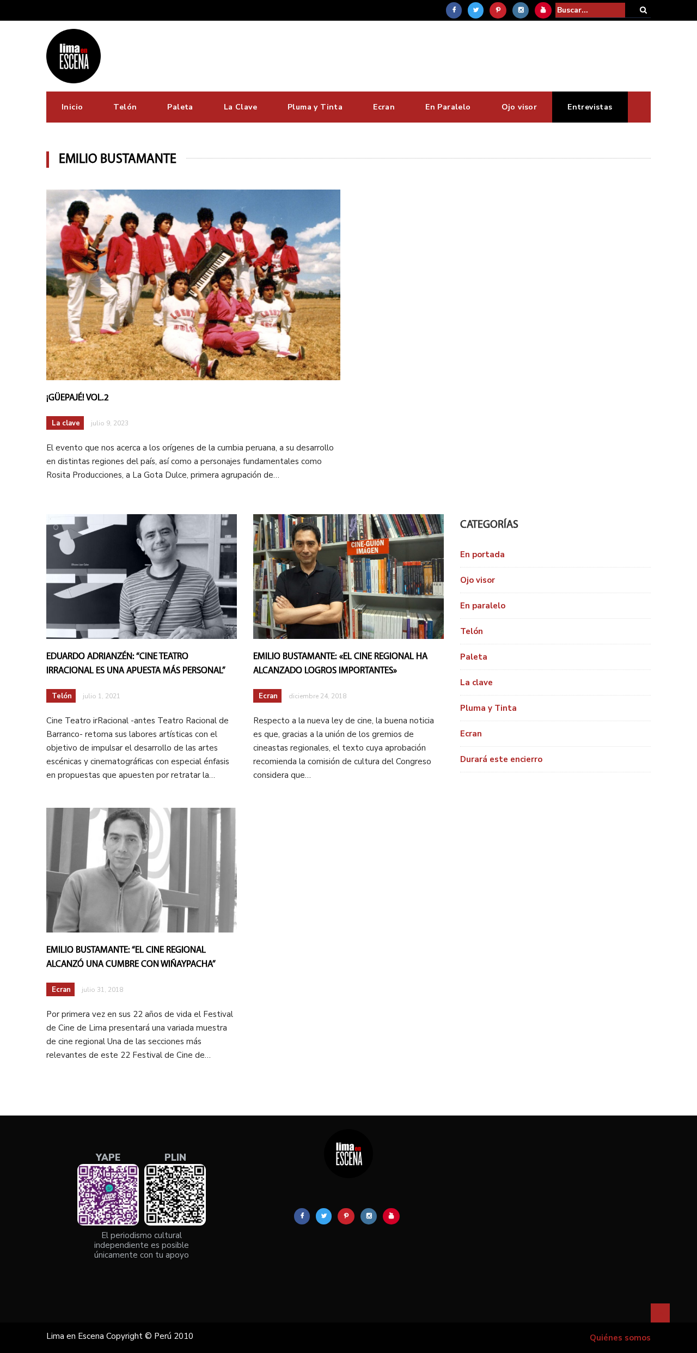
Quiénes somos (620, 1337)
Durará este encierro (501, 759)
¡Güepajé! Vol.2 (77, 398)
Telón (125, 107)
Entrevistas (589, 107)
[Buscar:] (590, 10)
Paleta (180, 107)
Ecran (384, 107)
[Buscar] (643, 10)
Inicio (72, 107)
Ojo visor (519, 107)
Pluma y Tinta (315, 107)
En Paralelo (447, 107)
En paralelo (482, 605)
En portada (482, 554)
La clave (66, 423)
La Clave (240, 107)
